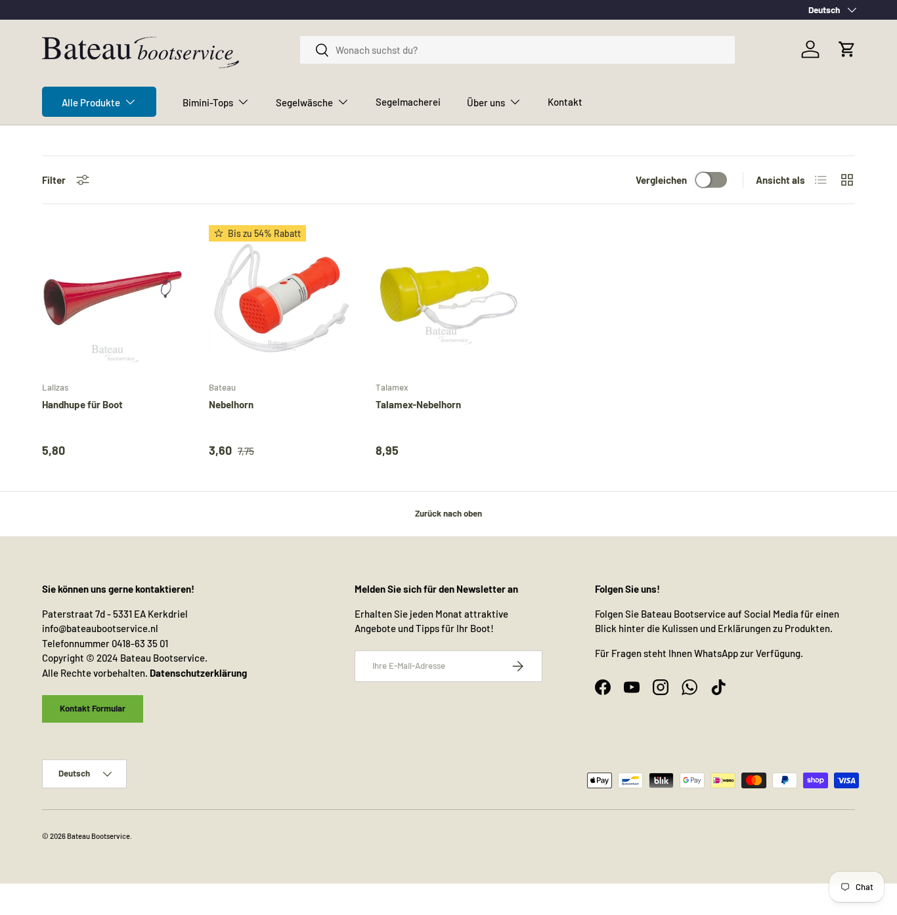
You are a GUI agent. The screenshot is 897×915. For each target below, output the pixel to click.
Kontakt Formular (92, 708)
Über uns (486, 102)
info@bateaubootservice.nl (100, 628)
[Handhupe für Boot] (115, 298)
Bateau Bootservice (98, 836)
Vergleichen (661, 180)
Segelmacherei (408, 102)
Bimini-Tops (208, 102)
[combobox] (517, 50)
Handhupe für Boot (82, 404)
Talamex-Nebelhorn (418, 404)
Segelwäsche (304, 102)
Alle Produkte (91, 102)
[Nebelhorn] (282, 298)
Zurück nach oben (448, 513)
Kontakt (565, 102)
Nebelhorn (231, 404)
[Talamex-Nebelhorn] (448, 298)
